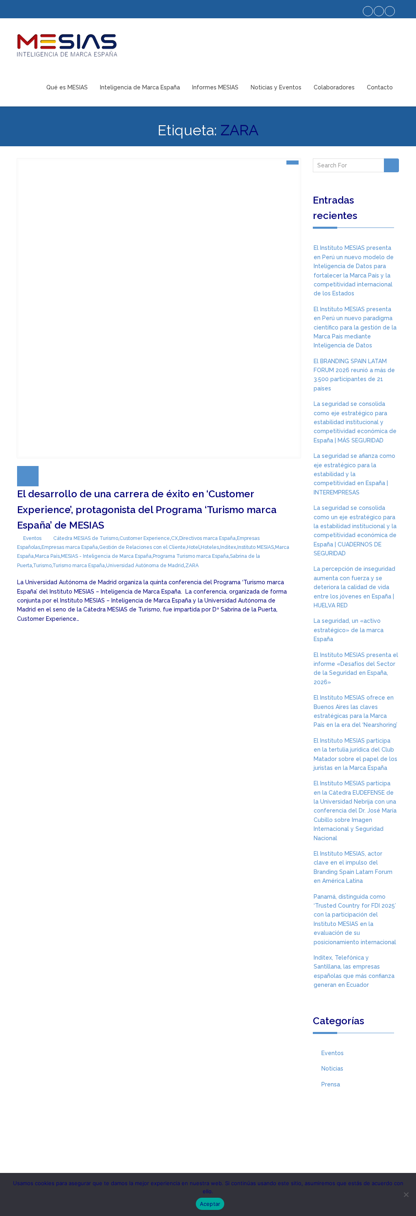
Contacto (380, 87)
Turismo (42, 565)
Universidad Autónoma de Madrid (145, 565)
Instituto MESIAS (255, 547)
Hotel (193, 547)
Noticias (332, 1068)
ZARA (192, 565)
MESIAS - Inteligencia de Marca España (106, 556)
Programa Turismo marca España (191, 556)
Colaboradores (334, 87)
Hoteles (210, 547)
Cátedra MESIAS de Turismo (85, 538)
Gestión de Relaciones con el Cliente (142, 547)
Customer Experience (144, 538)
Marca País (47, 556)
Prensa (330, 1084)
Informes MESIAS (215, 87)
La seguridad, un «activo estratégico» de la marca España (349, 630)
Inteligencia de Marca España (140, 87)
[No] (406, 1194)
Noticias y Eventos (276, 87)
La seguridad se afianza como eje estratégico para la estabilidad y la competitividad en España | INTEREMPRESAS (354, 474)
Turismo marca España (78, 565)
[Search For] (391, 165)
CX (174, 538)
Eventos (32, 538)
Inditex (228, 547)
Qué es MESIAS (67, 87)
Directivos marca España (207, 538)
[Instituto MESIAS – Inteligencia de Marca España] (67, 45)
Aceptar (210, 1204)
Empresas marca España (69, 547)
